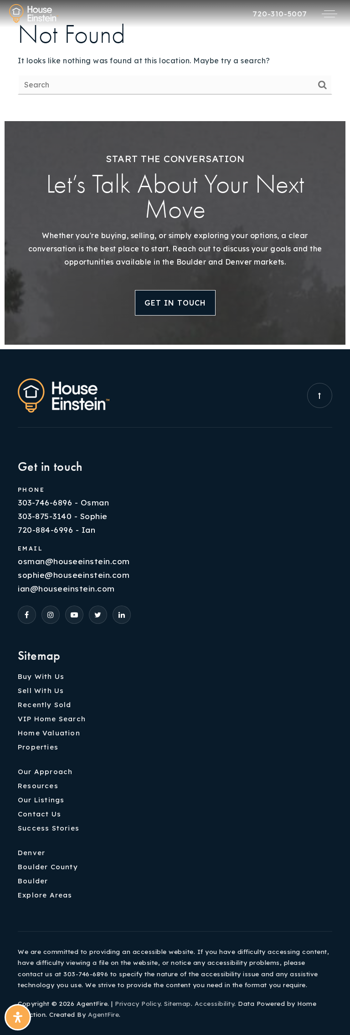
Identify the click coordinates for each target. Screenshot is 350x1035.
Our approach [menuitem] (45, 771)
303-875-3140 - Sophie (63, 516)
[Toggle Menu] (329, 13)
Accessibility (215, 1003)
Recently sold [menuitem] (45, 704)
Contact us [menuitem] (39, 814)
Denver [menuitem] (31, 852)
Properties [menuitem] (38, 747)
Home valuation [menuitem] (49, 733)
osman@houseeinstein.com (74, 561)
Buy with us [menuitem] (41, 676)
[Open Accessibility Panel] (18, 1017)
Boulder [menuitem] (33, 881)
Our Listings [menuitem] (41, 799)
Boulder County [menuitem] (48, 866)
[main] (175, 58)
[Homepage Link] (33, 12)
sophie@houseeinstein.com (73, 575)
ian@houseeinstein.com (66, 588)
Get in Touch (175, 302)
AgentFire (103, 1014)
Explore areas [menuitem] (45, 895)
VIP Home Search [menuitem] (52, 718)
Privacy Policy (137, 1003)
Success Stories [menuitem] (48, 828)
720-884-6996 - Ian (56, 530)
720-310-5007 (279, 13)
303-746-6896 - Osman (63, 502)
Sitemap (177, 1003)
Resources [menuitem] (38, 785)
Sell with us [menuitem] (41, 690)
